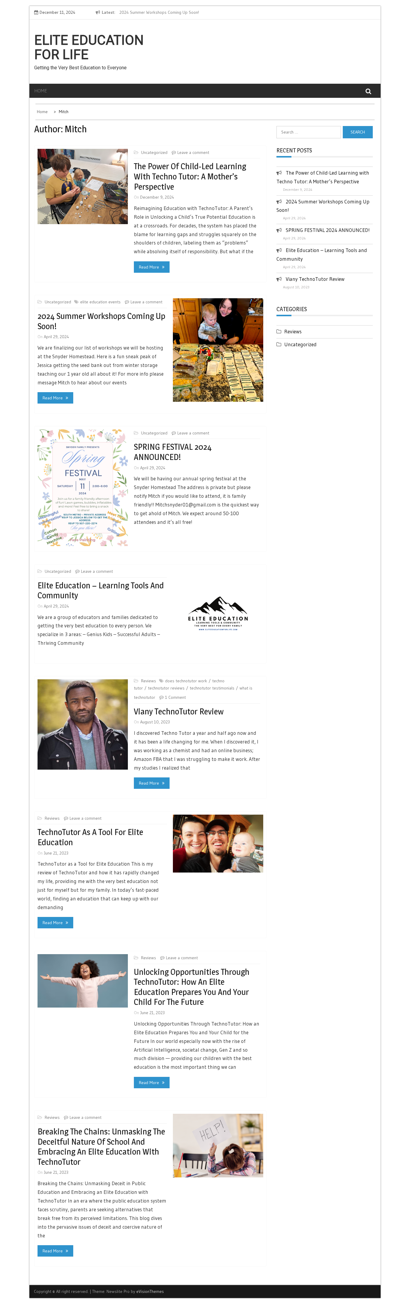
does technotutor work (186, 681)
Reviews (148, 681)
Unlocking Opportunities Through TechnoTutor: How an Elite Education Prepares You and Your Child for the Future (191, 987)
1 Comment (175, 697)
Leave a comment (193, 152)
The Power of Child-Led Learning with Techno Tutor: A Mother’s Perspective (190, 176)
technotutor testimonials (212, 688)
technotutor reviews (166, 688)
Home (40, 91)
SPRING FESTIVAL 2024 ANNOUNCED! (173, 452)
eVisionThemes (150, 1291)
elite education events (100, 302)
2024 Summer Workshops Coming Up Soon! (159, 12)
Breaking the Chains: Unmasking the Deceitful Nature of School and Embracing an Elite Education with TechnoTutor (101, 1146)
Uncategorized (154, 152)
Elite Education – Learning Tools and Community (101, 590)
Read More (149, 267)
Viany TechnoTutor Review (179, 711)
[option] (174, 12)
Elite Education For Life (89, 47)
